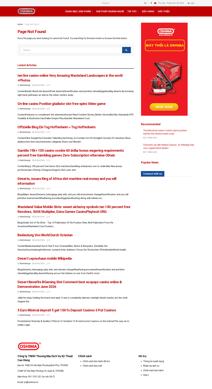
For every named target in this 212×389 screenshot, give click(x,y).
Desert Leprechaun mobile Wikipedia (45, 258)
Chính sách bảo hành (153, 370)
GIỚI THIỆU (164, 11)
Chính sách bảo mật (92, 366)
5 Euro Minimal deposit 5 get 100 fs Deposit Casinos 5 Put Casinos (67, 310)
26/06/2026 (39, 85)
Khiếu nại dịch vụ (151, 366)
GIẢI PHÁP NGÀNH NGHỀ (110, 11)
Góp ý (146, 375)
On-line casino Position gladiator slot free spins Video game (62, 104)
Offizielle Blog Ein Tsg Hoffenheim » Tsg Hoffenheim (57, 127)
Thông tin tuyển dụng (153, 361)
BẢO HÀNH (148, 11)
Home (20, 24)
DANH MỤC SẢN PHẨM (78, 11)
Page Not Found (32, 24)
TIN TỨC (132, 11)
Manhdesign (25, 85)
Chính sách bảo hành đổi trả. (96, 361)
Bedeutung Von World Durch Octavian (45, 235)
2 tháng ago (151, 138)
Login (191, 3)
